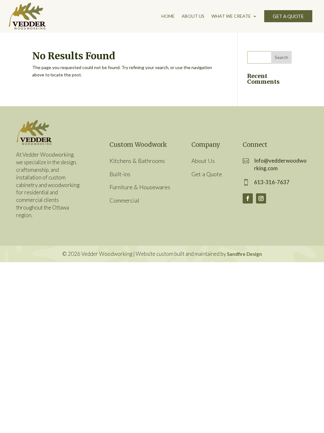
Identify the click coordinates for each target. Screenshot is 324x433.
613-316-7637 (272, 182)
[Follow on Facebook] (248, 198)
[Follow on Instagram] (261, 198)
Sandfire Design (244, 254)
